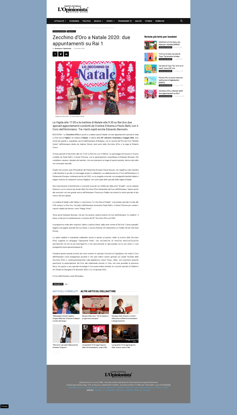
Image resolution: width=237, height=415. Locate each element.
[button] (181, 21)
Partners (129, 387)
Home (55, 28)
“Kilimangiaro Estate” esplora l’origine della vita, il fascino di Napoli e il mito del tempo (66, 318)
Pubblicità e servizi (76, 387)
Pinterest (138, 390)
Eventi (110, 21)
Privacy (159, 387)
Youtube (146, 390)
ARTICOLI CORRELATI (65, 291)
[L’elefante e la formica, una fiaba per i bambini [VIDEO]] (150, 45)
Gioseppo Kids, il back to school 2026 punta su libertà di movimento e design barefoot (124, 318)
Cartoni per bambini (66, 28)
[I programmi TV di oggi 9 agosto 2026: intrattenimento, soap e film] (95, 333)
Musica (97, 21)
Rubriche (160, 21)
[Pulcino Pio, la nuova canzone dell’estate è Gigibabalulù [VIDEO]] (150, 80)
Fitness (148, 21)
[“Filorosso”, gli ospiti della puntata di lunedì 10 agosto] (66, 333)
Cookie (166, 387)
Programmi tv (125, 21)
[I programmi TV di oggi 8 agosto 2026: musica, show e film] (125, 333)
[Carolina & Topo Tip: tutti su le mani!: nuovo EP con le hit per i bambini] (150, 69)
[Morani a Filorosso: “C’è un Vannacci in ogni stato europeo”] (95, 304)
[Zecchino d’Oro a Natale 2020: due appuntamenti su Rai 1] (150, 94)
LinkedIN (129, 390)
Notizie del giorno (146, 387)
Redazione (111, 387)
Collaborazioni (91, 387)
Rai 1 (66, 284)
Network (120, 387)
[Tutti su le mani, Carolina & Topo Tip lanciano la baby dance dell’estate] (150, 57)
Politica (87, 21)
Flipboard (120, 390)
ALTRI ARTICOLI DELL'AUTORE (98, 291)
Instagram (110, 390)
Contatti (102, 387)
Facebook (98, 390)
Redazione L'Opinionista (63, 48)
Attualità (59, 21)
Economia (74, 21)
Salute (138, 21)
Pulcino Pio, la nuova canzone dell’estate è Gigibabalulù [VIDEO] (171, 80)
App (136, 387)
